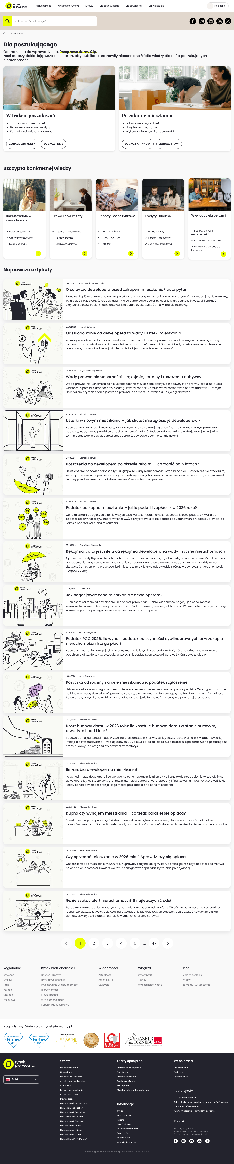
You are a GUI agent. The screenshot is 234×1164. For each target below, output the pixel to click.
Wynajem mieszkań (52, 999)
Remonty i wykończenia (196, 985)
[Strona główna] (4, 33)
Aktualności (105, 975)
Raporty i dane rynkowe (55, 1004)
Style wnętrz (145, 975)
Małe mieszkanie (192, 975)
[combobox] (15, 21)
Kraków (7, 980)
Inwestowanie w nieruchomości (59, 985)
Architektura (105, 980)
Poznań (7, 989)
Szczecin (8, 994)
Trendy (142, 980)
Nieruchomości (50, 989)
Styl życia (103, 985)
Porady (186, 980)
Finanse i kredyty (51, 975)
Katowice (8, 975)
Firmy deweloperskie (53, 980)
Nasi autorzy (14, 55)
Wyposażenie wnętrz (150, 985)
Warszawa (9, 999)
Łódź (6, 985)
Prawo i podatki (50, 994)
